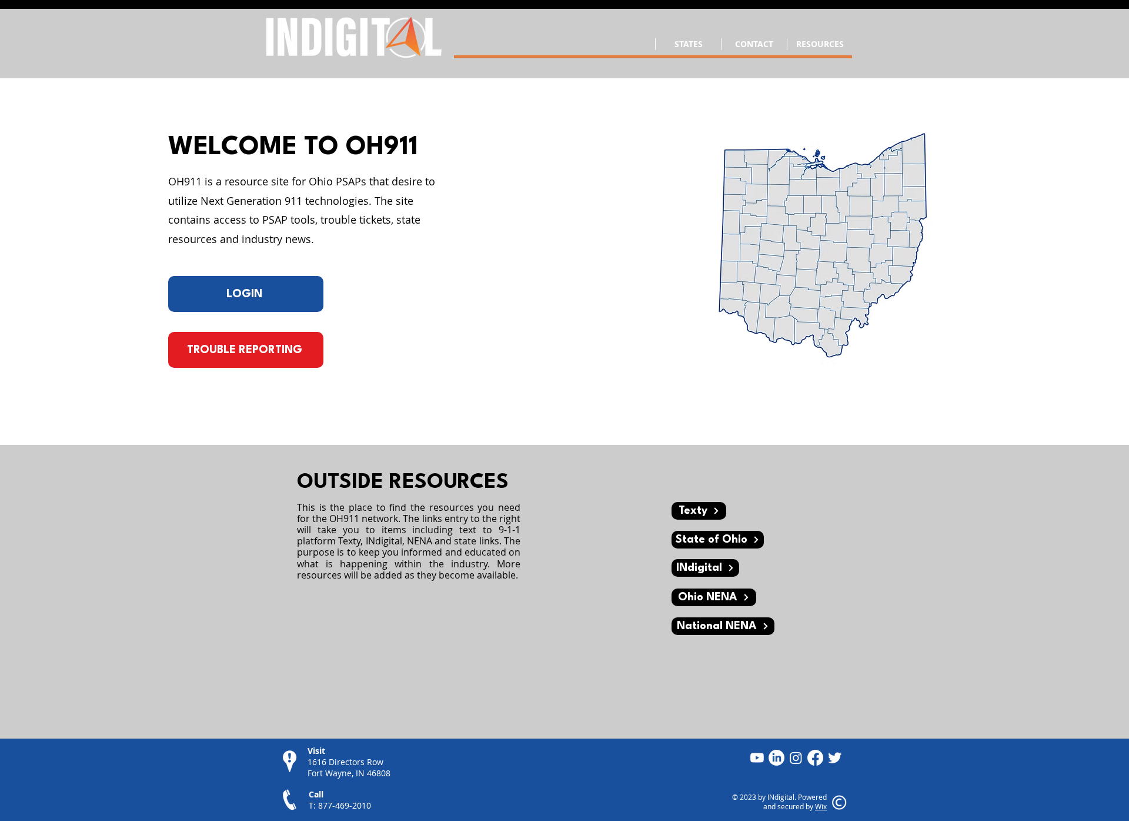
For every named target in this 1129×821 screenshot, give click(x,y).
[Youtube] (757, 758)
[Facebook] (815, 758)
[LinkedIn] (776, 758)
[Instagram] (796, 758)
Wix (821, 806)
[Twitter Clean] (835, 758)
